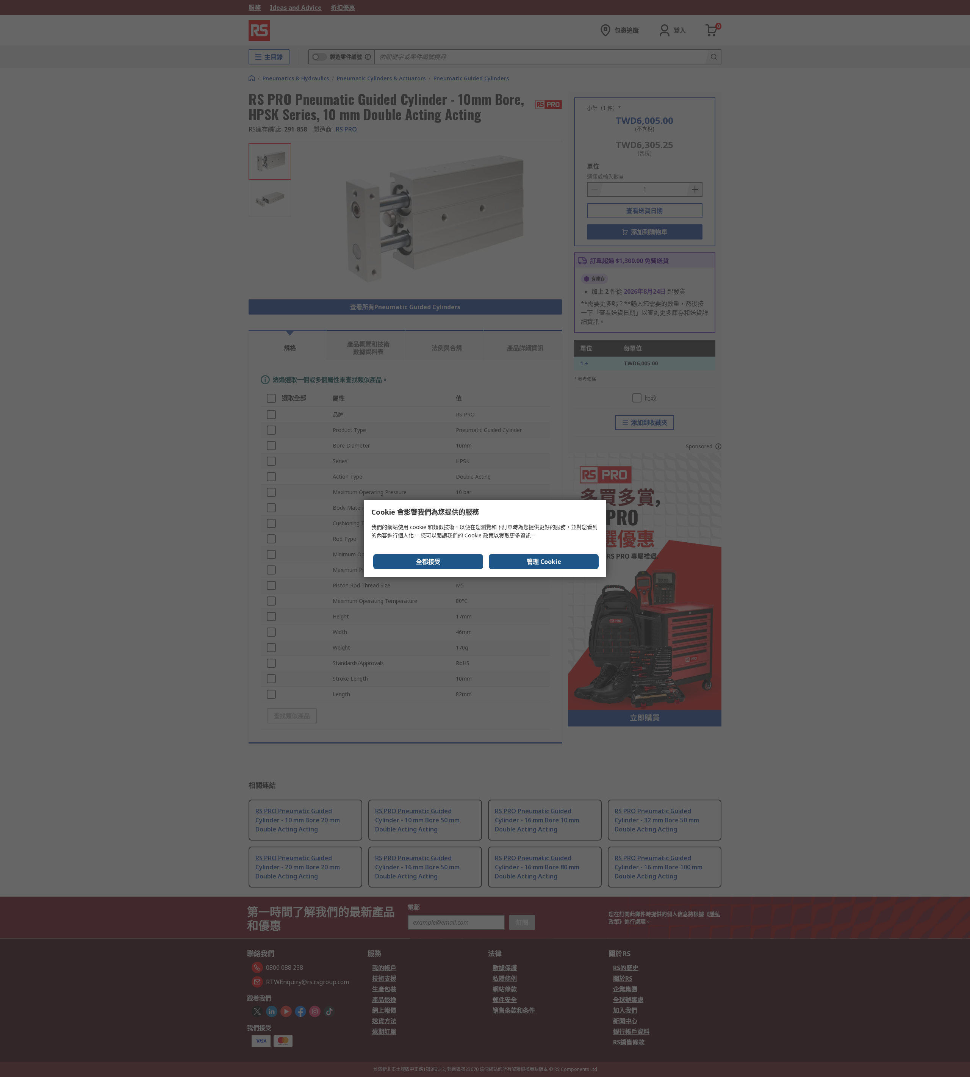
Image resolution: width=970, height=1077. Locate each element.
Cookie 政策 (479, 535)
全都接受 (428, 561)
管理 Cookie (544, 561)
